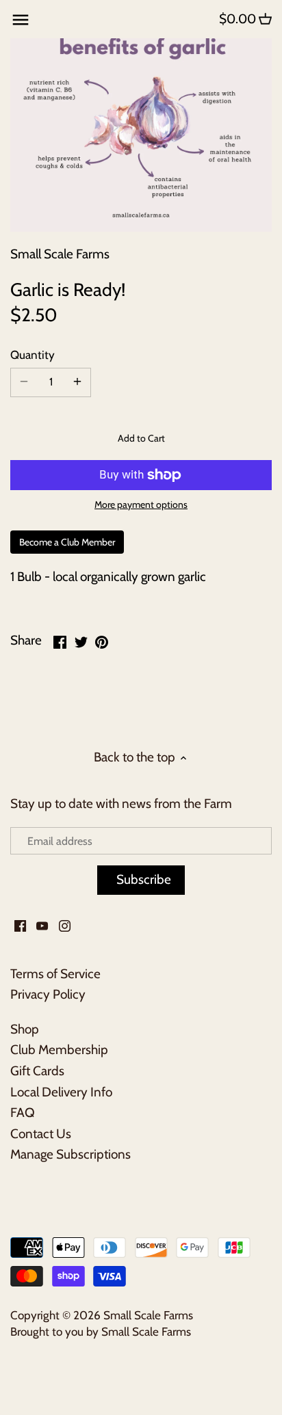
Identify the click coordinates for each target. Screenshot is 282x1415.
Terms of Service (55, 974)
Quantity (32, 355)
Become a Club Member (67, 542)
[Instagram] (64, 926)
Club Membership (59, 1049)
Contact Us (40, 1134)
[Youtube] (42, 926)
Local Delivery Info (61, 1092)
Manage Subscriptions (70, 1154)
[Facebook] (20, 926)
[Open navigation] (20, 20)
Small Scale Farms (60, 254)
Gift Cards (37, 1071)
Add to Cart (141, 438)
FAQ (22, 1112)
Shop (24, 1029)
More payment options (141, 505)
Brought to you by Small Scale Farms (100, 1331)
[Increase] (77, 382)
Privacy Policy (48, 994)
